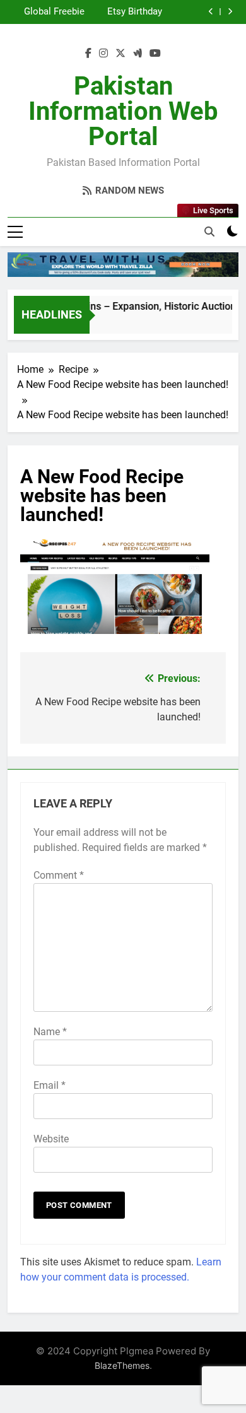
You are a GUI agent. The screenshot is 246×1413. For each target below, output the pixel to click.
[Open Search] (209, 231)
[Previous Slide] (211, 11)
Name (50, 1032)
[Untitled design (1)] (123, 264)
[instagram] (103, 53)
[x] (120, 53)
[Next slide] (229, 11)
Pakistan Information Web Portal (123, 111)
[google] (137, 53)
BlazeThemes (122, 1365)
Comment (58, 875)
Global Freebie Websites (54, 12)
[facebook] (88, 53)
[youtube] (155, 53)
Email (49, 1085)
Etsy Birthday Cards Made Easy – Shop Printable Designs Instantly (125, 12)
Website (51, 1139)
